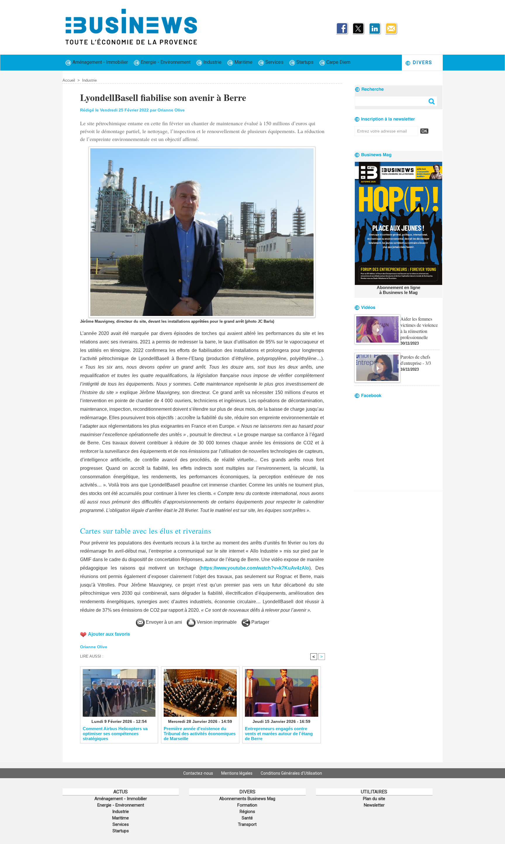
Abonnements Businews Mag (247, 798)
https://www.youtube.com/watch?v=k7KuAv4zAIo (255, 567)
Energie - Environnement (165, 62)
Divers (421, 62)
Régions (247, 811)
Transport (247, 824)
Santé (247, 818)
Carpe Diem (337, 62)
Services (273, 62)
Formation (247, 805)
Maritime (242, 62)
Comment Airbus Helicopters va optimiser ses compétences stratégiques (115, 733)
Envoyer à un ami (163, 622)
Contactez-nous (198, 773)
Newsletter (374, 805)
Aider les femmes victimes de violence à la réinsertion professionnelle (419, 328)
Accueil (69, 80)
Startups (304, 62)
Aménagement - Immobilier (99, 62)
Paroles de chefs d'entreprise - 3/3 (415, 360)
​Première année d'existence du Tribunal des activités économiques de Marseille (200, 733)
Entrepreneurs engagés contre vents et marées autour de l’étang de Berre (279, 733)
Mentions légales (237, 773)
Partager (259, 622)
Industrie (212, 62)
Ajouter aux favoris (109, 634)
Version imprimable (216, 622)
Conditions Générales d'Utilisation (291, 773)
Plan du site (374, 798)
